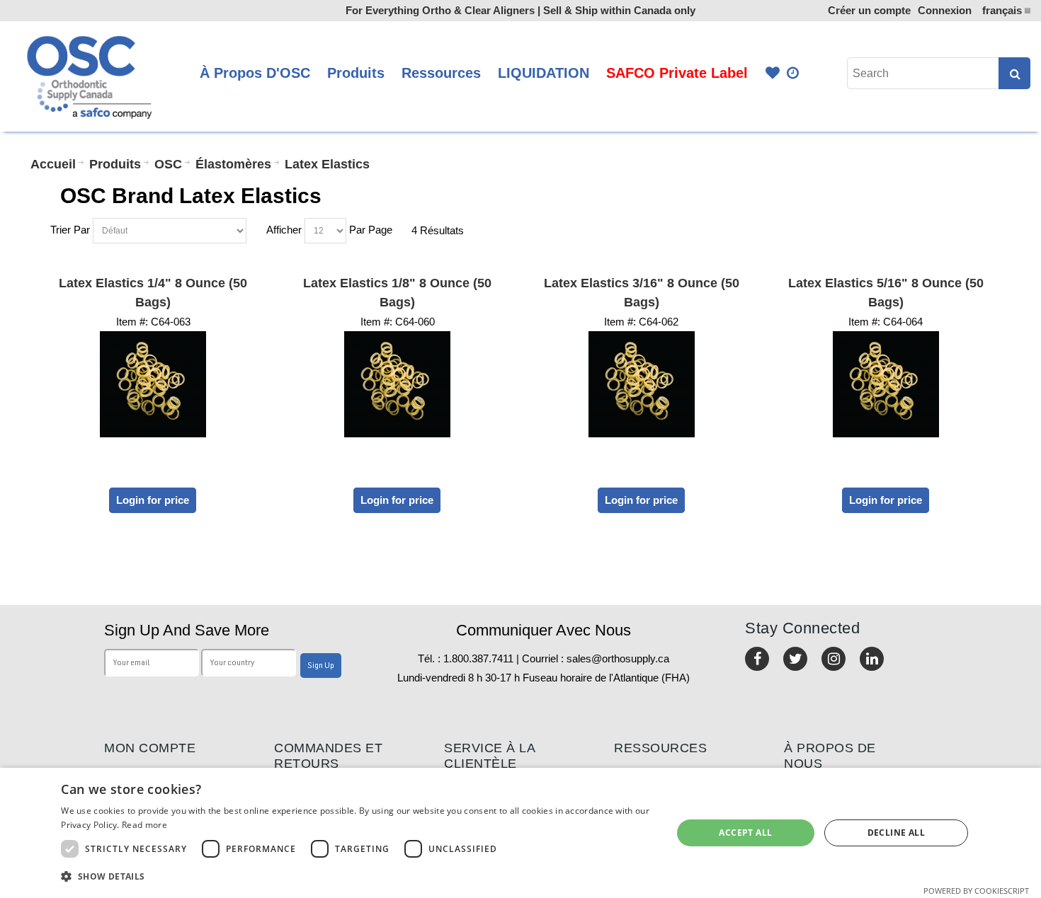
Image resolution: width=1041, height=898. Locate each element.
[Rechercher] (1014, 73)
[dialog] (520, 833)
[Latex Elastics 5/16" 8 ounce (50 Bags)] (885, 384)
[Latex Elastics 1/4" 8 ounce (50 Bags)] (153, 384)
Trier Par (70, 230)
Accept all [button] (745, 833)
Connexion (945, 10)
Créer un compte (869, 10)
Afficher (284, 230)
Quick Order (793, 73)
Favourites (772, 73)
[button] (357, 876)
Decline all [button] (896, 833)
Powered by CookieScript (976, 890)
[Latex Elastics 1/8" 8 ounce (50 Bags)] (397, 384)
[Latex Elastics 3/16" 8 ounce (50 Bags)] (641, 384)
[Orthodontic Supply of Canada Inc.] (88, 76)
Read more (144, 825)
